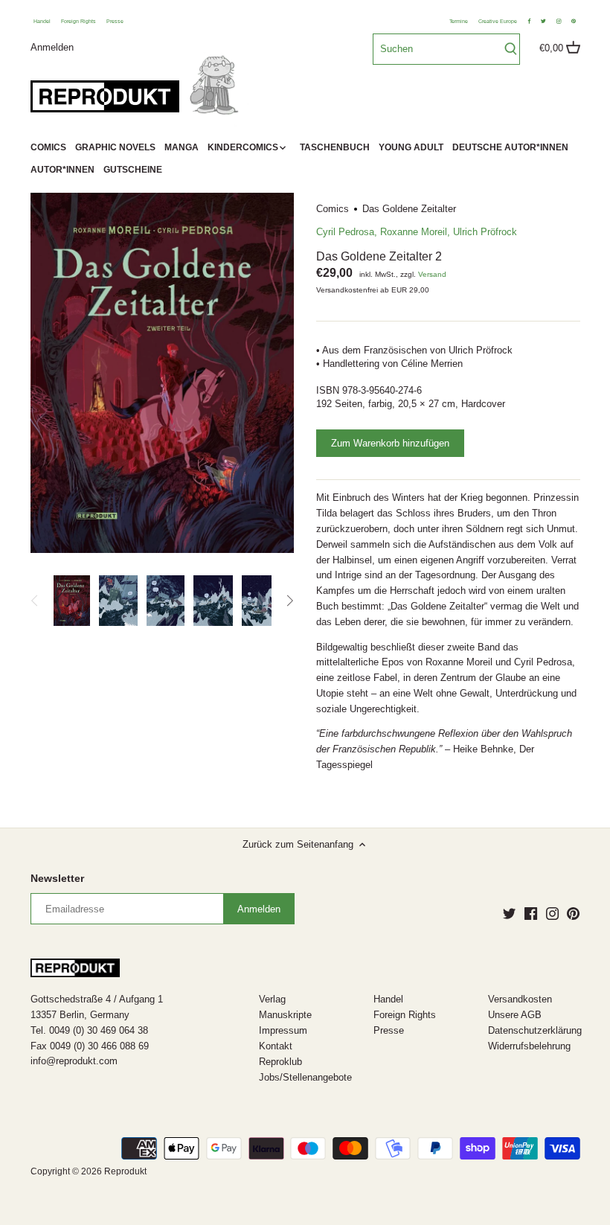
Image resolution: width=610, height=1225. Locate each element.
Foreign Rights (78, 21)
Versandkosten (520, 999)
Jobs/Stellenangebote (305, 1077)
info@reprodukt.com (74, 1060)
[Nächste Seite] (289, 600)
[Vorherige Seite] (35, 600)
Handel (42, 21)
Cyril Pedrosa (345, 231)
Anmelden (52, 46)
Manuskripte (285, 1014)
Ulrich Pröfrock (485, 231)
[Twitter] (509, 913)
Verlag (272, 999)
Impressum (283, 1030)
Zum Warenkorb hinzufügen (390, 443)
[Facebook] (530, 913)
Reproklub (280, 1061)
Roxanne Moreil (413, 231)
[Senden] (510, 49)
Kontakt (275, 1046)
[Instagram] (552, 913)
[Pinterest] (573, 913)
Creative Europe (497, 21)
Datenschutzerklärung (535, 1030)
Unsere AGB (515, 1014)
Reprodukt (125, 1171)
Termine (458, 21)
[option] (72, 601)
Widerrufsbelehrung (529, 1046)
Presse (114, 21)
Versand (432, 274)
